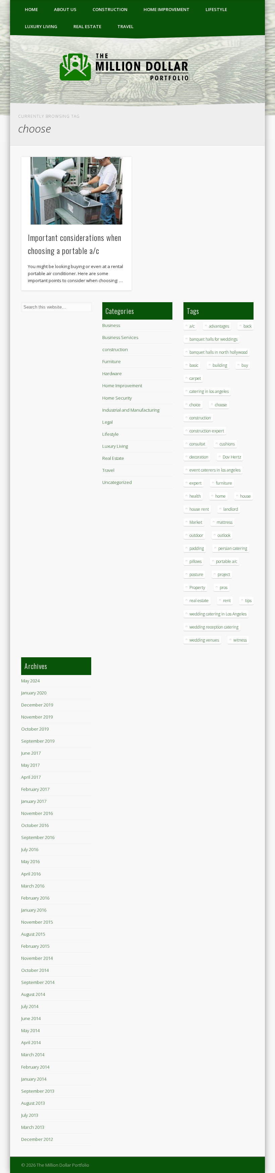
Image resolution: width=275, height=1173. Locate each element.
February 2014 (35, 1067)
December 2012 (37, 1139)
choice (195, 405)
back (247, 326)
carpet (195, 378)
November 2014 (37, 958)
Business (111, 325)
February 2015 (35, 946)
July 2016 (29, 849)
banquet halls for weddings (213, 339)
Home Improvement (166, 9)
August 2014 (33, 994)
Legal (107, 422)
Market (195, 522)
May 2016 (30, 861)
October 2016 (35, 825)
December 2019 (37, 705)
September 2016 (37, 837)
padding (196, 548)
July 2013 (29, 1115)
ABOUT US (65, 9)
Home (31, 9)
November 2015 (37, 922)
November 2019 (37, 717)
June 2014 (31, 1018)
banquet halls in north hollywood (218, 352)
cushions (227, 444)
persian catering (232, 548)
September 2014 (37, 982)
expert (195, 483)
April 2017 (31, 777)
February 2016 (35, 898)
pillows (195, 561)
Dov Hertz (232, 457)
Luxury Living (41, 26)
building (220, 365)
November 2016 (37, 813)
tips (248, 600)
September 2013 (37, 1091)
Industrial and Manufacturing (130, 410)
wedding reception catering (213, 627)
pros (223, 587)
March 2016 (32, 886)
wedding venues (204, 640)
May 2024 (30, 681)
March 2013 (32, 1127)
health (195, 496)
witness (240, 640)
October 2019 (35, 729)
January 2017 (33, 801)
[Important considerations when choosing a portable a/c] (76, 191)
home (220, 496)
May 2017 (30, 765)
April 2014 (31, 1042)
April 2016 (31, 874)
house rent (199, 509)
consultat (197, 444)
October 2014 (35, 970)
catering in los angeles (209, 391)
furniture (224, 483)
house (245, 496)
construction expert (206, 431)
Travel (125, 26)
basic (193, 365)
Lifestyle (216, 9)
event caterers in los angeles (214, 470)
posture (196, 574)
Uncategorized (117, 482)
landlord (230, 509)
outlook (224, 535)
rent (227, 600)
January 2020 (33, 693)
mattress (224, 522)
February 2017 (35, 789)
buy (244, 365)
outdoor (196, 535)
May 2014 (30, 1030)
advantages (219, 326)
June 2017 (31, 753)
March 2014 (32, 1055)
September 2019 (37, 741)
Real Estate (87, 26)
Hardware (112, 373)
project (224, 574)
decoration (198, 457)
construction (110, 9)
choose (221, 405)
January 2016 (33, 910)
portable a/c (226, 561)
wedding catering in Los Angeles (217, 614)
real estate (199, 600)
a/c (192, 326)
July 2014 (29, 1006)
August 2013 (33, 1103)
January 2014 (33, 1079)
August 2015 (33, 934)
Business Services (120, 337)
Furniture (111, 361)
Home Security (117, 398)
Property (197, 587)
